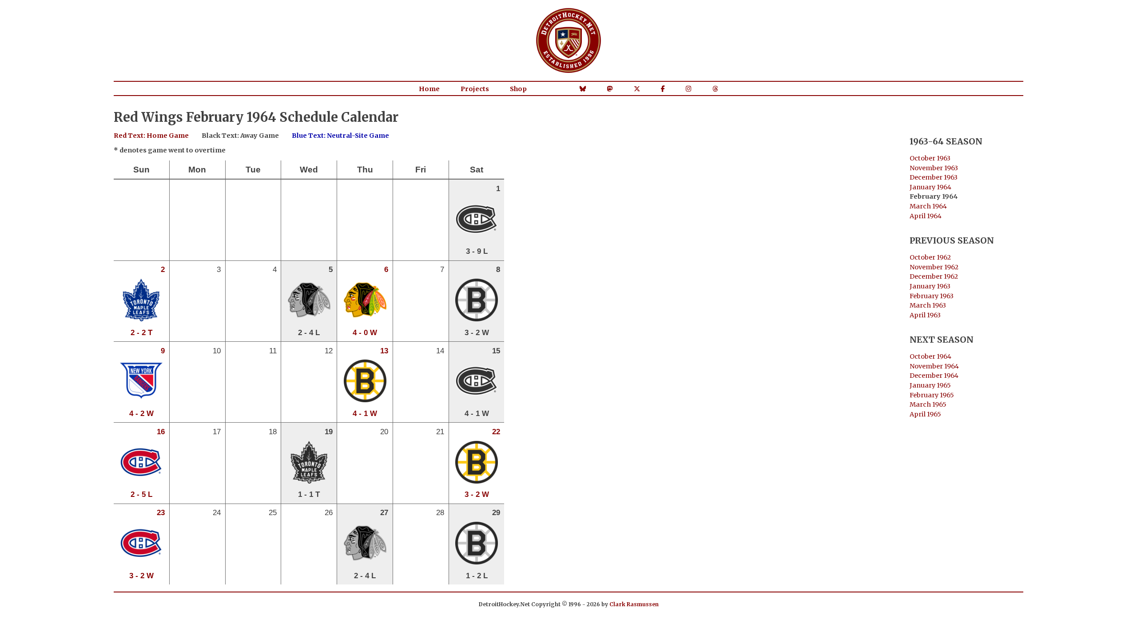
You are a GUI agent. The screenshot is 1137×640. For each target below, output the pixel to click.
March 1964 (928, 206)
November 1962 (934, 267)
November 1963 (934, 168)
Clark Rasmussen (634, 604)
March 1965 (928, 404)
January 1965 (930, 385)
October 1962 (930, 257)
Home (429, 89)
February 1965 (932, 395)
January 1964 (930, 187)
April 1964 (926, 216)
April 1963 (925, 315)
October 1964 (930, 356)
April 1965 (925, 414)
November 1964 (934, 366)
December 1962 (934, 276)
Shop (518, 89)
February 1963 (932, 296)
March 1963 (928, 305)
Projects (475, 89)
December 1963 (934, 177)
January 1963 (930, 286)
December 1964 (934, 376)
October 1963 (930, 158)
